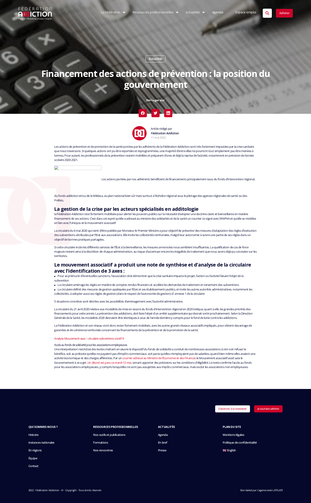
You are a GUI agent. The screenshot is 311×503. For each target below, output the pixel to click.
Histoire (33, 435)
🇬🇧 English (229, 450)
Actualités (193, 12)
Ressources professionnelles (153, 12)
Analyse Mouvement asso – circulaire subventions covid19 (89, 338)
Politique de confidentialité (240, 443)
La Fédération (110, 12)
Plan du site (232, 427)
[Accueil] (35, 13)
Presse (162, 450)
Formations (100, 443)
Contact (33, 466)
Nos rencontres (103, 450)
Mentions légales (233, 435)
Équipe (32, 458)
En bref (162, 443)
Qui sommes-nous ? (43, 427)
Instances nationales (41, 443)
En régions (35, 450)
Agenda (217, 12)
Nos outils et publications (109, 435)
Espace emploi (245, 12)
